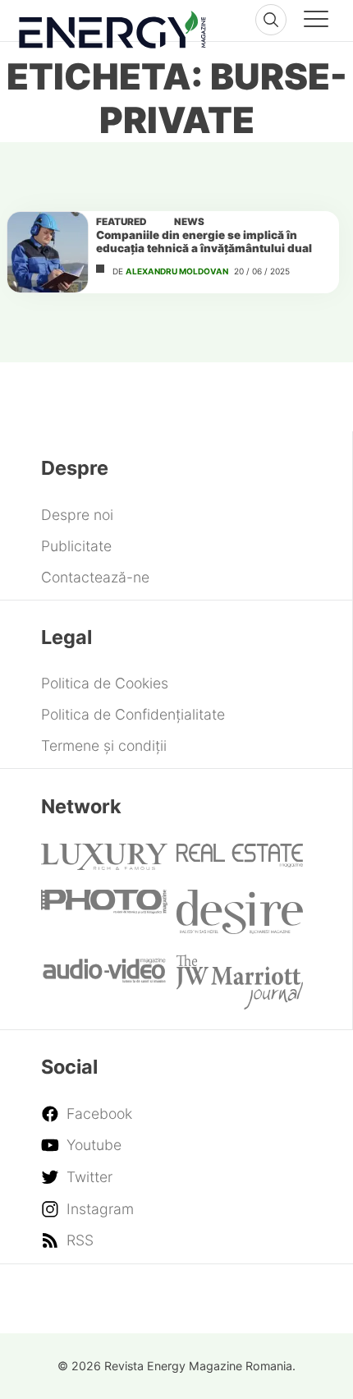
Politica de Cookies (104, 683)
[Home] (112, 26)
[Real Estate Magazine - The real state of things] (239, 862)
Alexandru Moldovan (177, 271)
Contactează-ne (95, 577)
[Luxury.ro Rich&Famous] (104, 864)
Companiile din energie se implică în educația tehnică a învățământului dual (204, 241)
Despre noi (77, 514)
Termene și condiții (104, 745)
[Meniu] (316, 21)
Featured (121, 222)
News (189, 222)
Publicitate (76, 546)
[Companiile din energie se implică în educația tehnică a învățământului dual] (48, 252)
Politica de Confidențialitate (133, 714)
